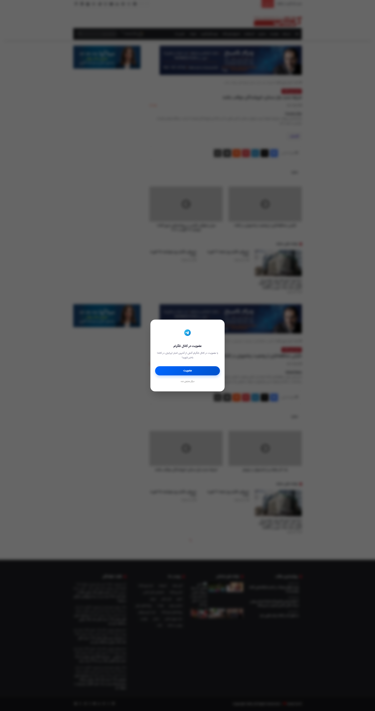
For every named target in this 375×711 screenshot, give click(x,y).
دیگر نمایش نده (187, 381)
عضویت (187, 370)
